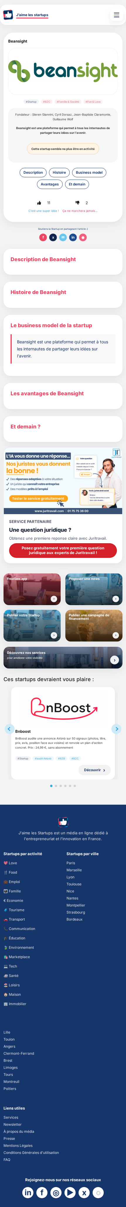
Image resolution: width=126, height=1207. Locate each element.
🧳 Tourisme (14, 910)
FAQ (7, 1159)
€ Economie (13, 900)
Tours (8, 1074)
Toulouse (74, 884)
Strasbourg (76, 912)
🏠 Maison (12, 994)
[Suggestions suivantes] (116, 729)
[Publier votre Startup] (54, 635)
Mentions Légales (18, 1145)
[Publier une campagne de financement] (116, 635)
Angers (9, 1046)
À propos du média (19, 1131)
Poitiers (10, 1088)
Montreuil (11, 1081)
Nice (70, 891)
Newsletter (13, 1124)
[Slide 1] (51, 786)
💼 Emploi (12, 881)
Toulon (9, 1039)
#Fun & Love (93, 101)
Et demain (77, 184)
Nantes (72, 898)
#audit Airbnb (43, 758)
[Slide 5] (70, 786)
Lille (7, 1032)
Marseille (74, 870)
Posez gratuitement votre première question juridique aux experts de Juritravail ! (63, 550)
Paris (71, 863)
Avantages (50, 184)
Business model (89, 172)
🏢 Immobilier (15, 1004)
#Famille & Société (68, 101)
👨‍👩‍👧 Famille (12, 891)
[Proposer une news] (116, 599)
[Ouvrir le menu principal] (116, 15)
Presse (9, 1138)
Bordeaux (75, 919)
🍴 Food (10, 872)
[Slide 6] (75, 786)
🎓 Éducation (14, 938)
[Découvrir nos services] (114, 660)
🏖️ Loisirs (12, 985)
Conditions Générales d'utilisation (31, 1152)
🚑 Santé (11, 975)
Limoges (11, 1067)
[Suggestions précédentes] (10, 729)
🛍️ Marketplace (17, 957)
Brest (8, 1060)
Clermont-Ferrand (19, 1053)
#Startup (31, 101)
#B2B (61, 758)
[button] (39, 203)
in (72, 237)
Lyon (70, 877)
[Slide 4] (65, 786)
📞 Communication (19, 928)
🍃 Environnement (19, 947)
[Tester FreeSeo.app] (54, 599)
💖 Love (10, 863)
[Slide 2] (56, 786)
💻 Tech (10, 966)
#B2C (46, 101)
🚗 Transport (14, 919)
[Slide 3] (60, 786)
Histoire (59, 172)
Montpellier (76, 905)
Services (11, 1117)
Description (33, 172)
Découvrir (92, 770)
